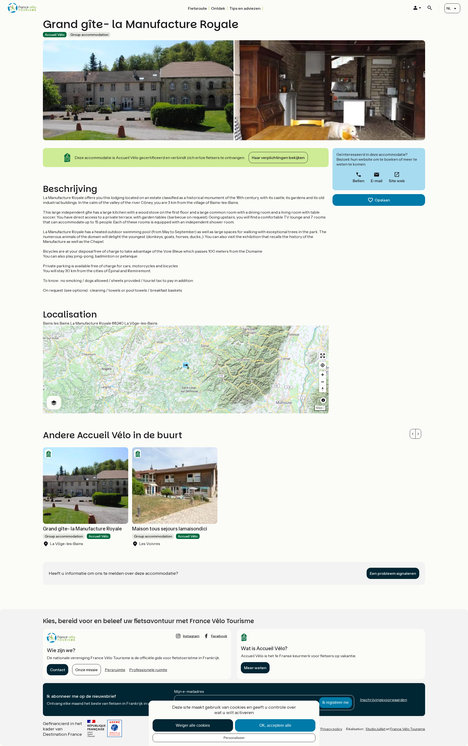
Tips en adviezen (245, 8)
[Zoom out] (322, 381)
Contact (57, 669)
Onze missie (86, 669)
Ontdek (218, 8)
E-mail (376, 180)
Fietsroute (197, 8)
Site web (397, 180)
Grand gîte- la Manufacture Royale (82, 529)
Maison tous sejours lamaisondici (169, 529)
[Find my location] (322, 365)
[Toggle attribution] (323, 400)
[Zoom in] (322, 374)
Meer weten (255, 667)
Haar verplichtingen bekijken (278, 157)
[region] (186, 369)
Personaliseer (234, 738)
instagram (191, 636)
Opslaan (382, 200)
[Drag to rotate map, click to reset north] (322, 388)
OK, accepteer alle (275, 725)
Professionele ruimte (148, 669)
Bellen (358, 180)
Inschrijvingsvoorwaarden (383, 699)
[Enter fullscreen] (322, 355)
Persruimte (115, 669)
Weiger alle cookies (193, 725)
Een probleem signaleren (393, 573)
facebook (219, 636)
